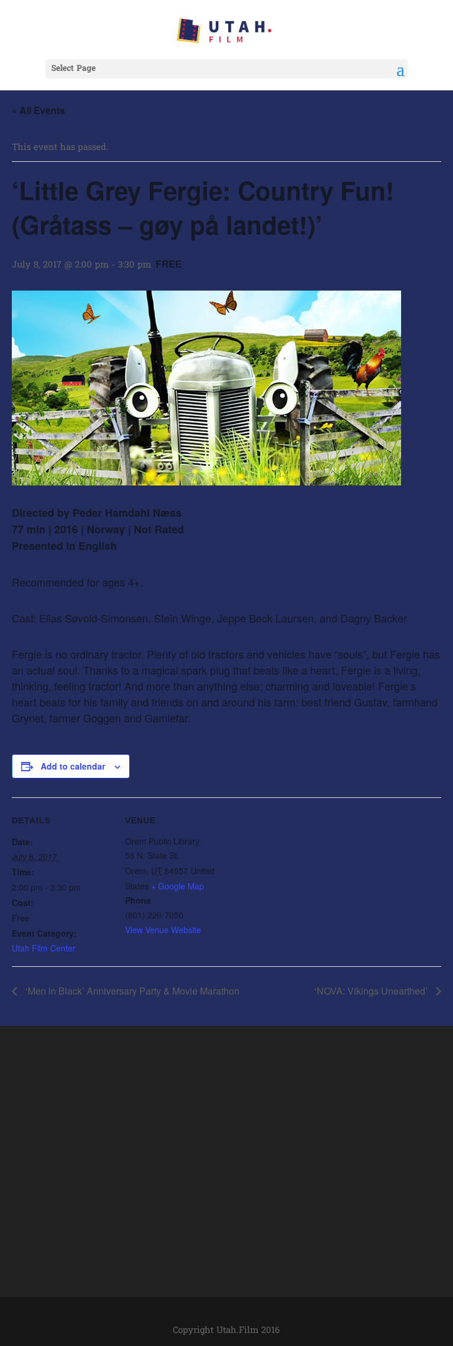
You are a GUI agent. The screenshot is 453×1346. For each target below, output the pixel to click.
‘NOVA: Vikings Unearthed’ (372, 991)
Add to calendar (73, 766)
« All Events (38, 110)
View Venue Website (163, 930)
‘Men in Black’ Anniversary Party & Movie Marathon (131, 991)
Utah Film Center (44, 948)
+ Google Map (177, 886)
